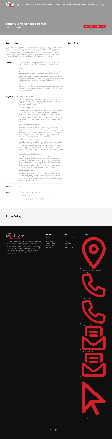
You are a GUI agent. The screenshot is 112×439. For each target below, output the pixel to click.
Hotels (27, 5)
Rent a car (51, 5)
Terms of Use (50, 244)
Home (48, 238)
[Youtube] (88, 423)
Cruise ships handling (71, 5)
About (48, 240)
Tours (33, 5)
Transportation (69, 247)
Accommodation (69, 238)
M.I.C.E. (59, 5)
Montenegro (50, 242)
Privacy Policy (50, 245)
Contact (49, 247)
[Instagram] (85, 423)
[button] (94, 26)
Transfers (85, 5)
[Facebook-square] (83, 423)
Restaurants (95, 5)
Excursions (41, 5)
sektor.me (60, 430)
